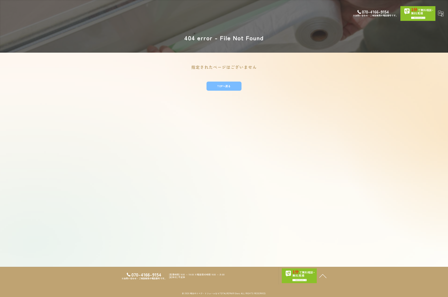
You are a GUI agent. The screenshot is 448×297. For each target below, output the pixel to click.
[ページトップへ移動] (322, 275)
